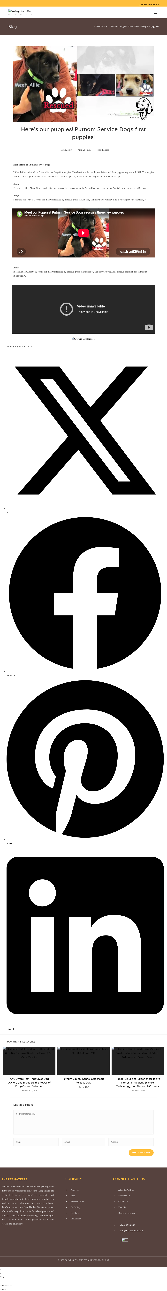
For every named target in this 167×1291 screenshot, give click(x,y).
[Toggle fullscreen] (4, 1285)
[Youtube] (142, 1242)
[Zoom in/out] (1, 1285)
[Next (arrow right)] (4, 1289)
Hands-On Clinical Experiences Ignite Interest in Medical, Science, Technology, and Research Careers (137, 1082)
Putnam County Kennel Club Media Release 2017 (83, 1080)
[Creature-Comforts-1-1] (83, 338)
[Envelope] (152, 1242)
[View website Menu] (155, 12)
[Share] (8, 1285)
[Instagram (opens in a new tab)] (13, 3)
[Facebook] (117, 1242)
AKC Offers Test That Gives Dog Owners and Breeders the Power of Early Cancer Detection (29, 1082)
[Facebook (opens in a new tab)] (9, 3)
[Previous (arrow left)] (1, 1289)
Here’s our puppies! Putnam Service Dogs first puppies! (134, 26)
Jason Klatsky (66, 150)
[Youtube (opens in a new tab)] (17, 3)
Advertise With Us (149, 4)
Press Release (103, 150)
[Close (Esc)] (11, 1285)
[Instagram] (133, 1242)
